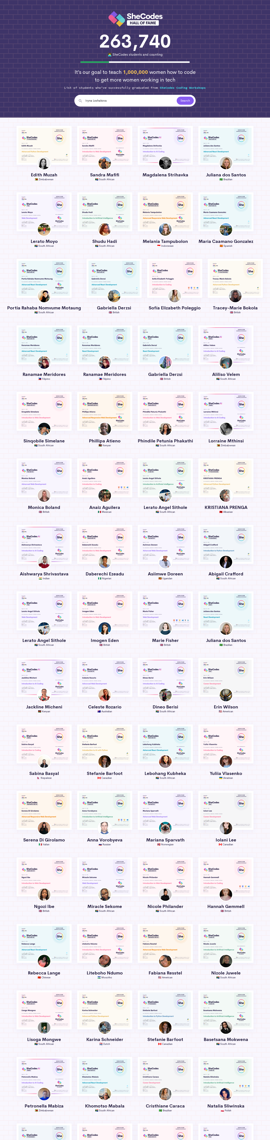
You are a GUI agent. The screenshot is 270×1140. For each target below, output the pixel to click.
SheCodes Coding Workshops (183, 87)
